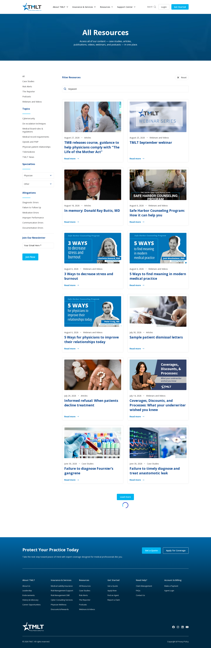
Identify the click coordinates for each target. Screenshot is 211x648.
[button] (60, 6)
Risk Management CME (60, 595)
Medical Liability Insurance (62, 586)
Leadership (27, 590)
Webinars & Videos (87, 609)
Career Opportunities (31, 604)
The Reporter (84, 600)
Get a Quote (151, 550)
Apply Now (112, 590)
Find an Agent (113, 595)
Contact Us (140, 595)
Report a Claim (114, 600)
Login (164, 7)
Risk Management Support (62, 590)
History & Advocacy (30, 600)
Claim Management (144, 586)
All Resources (85, 586)
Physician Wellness (58, 604)
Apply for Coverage (175, 550)
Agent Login (169, 590)
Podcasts (83, 604)
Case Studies (84, 590)
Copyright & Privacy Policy (178, 641)
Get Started (180, 7)
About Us (26, 586)
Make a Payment (171, 586)
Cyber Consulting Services (62, 600)
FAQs (138, 590)
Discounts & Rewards (60, 609)
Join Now (30, 257)
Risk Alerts (83, 595)
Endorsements (28, 595)
